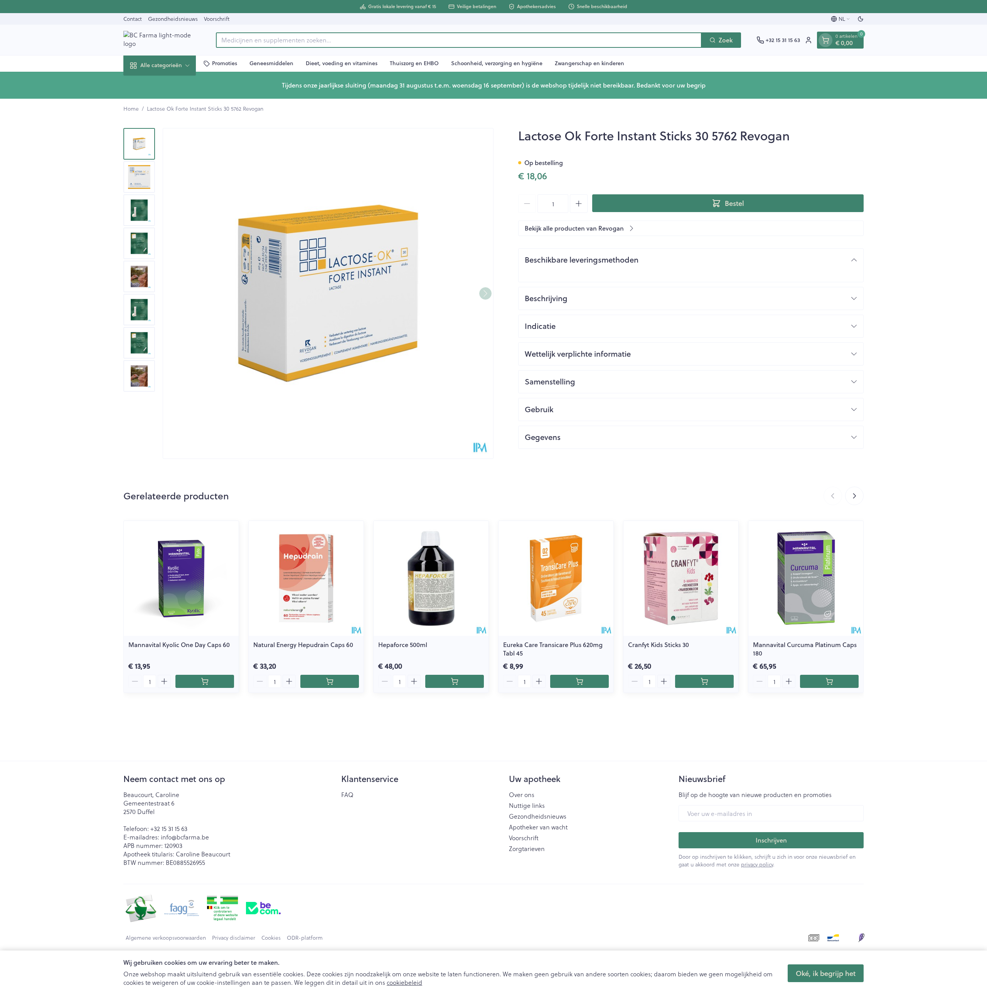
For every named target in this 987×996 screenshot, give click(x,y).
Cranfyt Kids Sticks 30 (658, 644)
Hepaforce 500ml (402, 644)
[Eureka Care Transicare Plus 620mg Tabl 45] (556, 578)
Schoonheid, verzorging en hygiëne (496, 63)
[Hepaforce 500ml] (431, 578)
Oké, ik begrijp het (826, 973)
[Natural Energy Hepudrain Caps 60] (306, 578)
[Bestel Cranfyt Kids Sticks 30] (704, 681)
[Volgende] (485, 293)
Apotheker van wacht (538, 827)
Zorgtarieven (527, 848)
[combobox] (459, 40)
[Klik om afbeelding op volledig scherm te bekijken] (328, 293)
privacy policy (757, 864)
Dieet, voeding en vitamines (341, 63)
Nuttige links (527, 805)
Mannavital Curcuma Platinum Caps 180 (805, 648)
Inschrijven (771, 840)
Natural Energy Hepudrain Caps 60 (303, 644)
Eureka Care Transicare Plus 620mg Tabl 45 (553, 648)
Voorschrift (216, 19)
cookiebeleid (404, 982)
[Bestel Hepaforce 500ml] (454, 681)
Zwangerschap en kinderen (589, 63)
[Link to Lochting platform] (861, 937)
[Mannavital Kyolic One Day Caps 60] (181, 578)
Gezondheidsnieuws (173, 19)
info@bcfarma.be (185, 837)
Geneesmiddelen (271, 63)
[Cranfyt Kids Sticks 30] (680, 578)
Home (131, 109)
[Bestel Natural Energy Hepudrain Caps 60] (329, 681)
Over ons (521, 794)
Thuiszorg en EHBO (414, 63)
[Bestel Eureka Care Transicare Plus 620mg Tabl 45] (579, 681)
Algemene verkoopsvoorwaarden (166, 938)
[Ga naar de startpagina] (161, 40)
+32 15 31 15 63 (168, 828)
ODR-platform (305, 938)
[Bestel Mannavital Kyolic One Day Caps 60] (204, 681)
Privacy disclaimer (233, 938)
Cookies (271, 938)
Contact (132, 19)
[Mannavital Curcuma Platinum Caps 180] (805, 578)
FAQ (347, 794)
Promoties (224, 63)
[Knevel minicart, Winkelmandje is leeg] (825, 40)
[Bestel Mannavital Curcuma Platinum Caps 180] (829, 681)
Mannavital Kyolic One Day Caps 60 (179, 644)
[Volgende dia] (854, 496)
